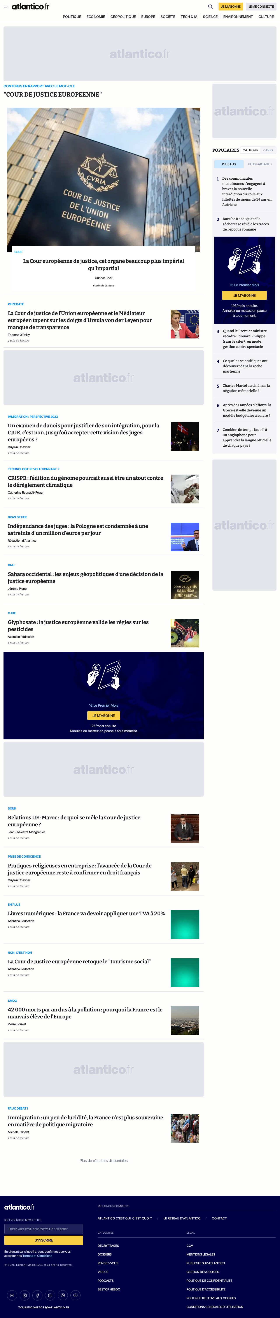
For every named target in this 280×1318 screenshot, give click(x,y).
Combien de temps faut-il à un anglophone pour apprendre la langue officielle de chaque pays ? (247, 437)
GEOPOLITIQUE (123, 16)
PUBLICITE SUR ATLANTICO (206, 1263)
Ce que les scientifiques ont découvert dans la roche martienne (245, 366)
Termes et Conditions (37, 1255)
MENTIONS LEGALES (201, 1254)
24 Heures (250, 150)
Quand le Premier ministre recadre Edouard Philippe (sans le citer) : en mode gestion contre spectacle (245, 339)
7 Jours (268, 150)
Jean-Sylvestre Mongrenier (26, 832)
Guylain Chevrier (19, 447)
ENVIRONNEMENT (238, 16)
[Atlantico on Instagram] (63, 1295)
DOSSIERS (105, 1254)
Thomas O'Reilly (19, 334)
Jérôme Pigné (17, 588)
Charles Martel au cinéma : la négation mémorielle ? (246, 388)
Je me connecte (261, 6)
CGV (190, 1245)
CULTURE (266, 16)
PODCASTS (106, 1280)
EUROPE (148, 16)
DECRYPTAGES (108, 1245)
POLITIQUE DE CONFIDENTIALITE (209, 1280)
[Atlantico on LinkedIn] (50, 1295)
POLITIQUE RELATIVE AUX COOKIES (211, 1298)
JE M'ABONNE (231, 6)
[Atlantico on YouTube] (75, 1295)
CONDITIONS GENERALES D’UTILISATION (215, 1307)
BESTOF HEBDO (109, 1289)
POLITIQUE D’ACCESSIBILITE (206, 1289)
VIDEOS (103, 1272)
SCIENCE (210, 16)
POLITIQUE (72, 16)
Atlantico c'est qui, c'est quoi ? (125, 1218)
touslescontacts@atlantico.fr (43, 1307)
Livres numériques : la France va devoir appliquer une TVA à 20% (86, 913)
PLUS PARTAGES (260, 164)
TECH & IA (189, 16)
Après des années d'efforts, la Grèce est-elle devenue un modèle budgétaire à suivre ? (247, 410)
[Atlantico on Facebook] (37, 1295)
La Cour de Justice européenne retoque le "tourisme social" (79, 962)
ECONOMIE (96, 16)
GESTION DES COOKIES (203, 1272)
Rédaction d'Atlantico (22, 540)
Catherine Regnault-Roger (26, 492)
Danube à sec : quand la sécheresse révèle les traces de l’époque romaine (246, 224)
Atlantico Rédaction (21, 636)
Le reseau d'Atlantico (182, 1218)
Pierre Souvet (17, 1024)
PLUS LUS (229, 164)
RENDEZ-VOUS (108, 1263)
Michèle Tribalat (18, 1132)
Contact (219, 1218)
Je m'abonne (104, 715)
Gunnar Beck (103, 278)
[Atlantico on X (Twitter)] (25, 1295)
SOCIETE (168, 16)
